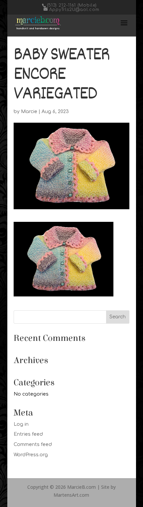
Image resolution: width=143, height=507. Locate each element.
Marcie (29, 111)
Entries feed (28, 434)
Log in (21, 424)
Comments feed (33, 444)
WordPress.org (31, 454)
